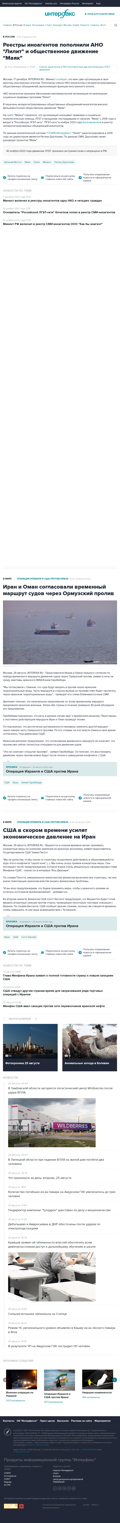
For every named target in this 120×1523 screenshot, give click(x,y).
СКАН (55, 1473)
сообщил (61, 79)
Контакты (8, 1420)
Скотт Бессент (28, 937)
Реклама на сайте (81, 1420)
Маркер (7, 1482)
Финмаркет (87, 3)
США (7, 782)
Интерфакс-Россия (69, 3)
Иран (15, 782)
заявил (7, 347)
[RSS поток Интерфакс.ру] (69, 1488)
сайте (10, 115)
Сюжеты (94, 25)
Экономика (38, 25)
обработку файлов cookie (37, 1445)
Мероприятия (102, 1420)
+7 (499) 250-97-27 (21, 1452)
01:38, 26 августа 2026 (80, 822)
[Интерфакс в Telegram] (60, 1488)
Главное (7, 25)
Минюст (47, 162)
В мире (27, 25)
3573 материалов (53, 1402)
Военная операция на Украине (40, 243)
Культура (57, 25)
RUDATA (57, 1476)
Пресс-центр (47, 1420)
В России (17, 25)
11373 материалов (15, 1400)
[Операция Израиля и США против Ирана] (59, 1390)
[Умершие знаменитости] (97, 1388)
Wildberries (10, 417)
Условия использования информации (59, 1505)
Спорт (48, 25)
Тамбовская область (30, 417)
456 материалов (91, 1397)
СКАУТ (7, 1479)
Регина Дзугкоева (64, 162)
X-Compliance (10, 1476)
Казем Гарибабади (31, 782)
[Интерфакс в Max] (74, 1488)
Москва (67, 25)
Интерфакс (60, 13)
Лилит (36, 162)
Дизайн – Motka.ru (91, 1505)
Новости (84, 25)
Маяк (27, 162)
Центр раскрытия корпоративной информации (68, 1480)
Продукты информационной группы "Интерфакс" (50, 1459)
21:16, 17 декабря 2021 (27, 37)
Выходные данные (51, 1508)
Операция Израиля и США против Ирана (42, 578)
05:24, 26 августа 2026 (72, 243)
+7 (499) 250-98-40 (89, 1449)
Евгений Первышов (54, 417)
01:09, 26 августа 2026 (80, 579)
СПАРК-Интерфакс (59, 133)
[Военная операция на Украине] (21, 1388)
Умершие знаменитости (97, 1392)
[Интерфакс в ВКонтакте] (64, 1488)
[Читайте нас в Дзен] (55, 1488)
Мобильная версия (12, 3)
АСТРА (7, 1485)
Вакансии (63, 1420)
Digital (76, 25)
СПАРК (7, 1473)
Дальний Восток (13, 162)
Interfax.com (51, 3)
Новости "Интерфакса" (63, 1470)
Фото (103, 25)
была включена (91, 122)
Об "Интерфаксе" (33, 3)
